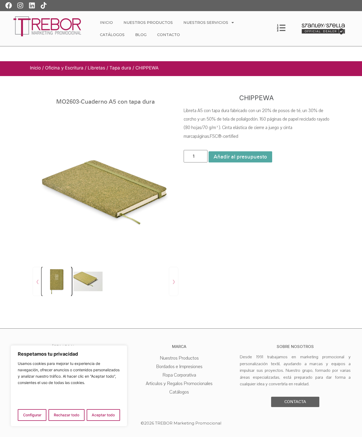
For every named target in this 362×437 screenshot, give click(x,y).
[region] (69, 385)
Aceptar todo (103, 415)
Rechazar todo (66, 415)
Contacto (168, 34)
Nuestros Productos (148, 22)
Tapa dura (120, 67)
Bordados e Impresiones (179, 366)
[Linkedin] (32, 5)
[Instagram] (20, 5)
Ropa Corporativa (179, 375)
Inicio (106, 22)
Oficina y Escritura (64, 67)
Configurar (32, 415)
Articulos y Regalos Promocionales (179, 383)
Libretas (96, 67)
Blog (141, 34)
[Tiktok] (43, 5)
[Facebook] (8, 5)
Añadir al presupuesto (240, 157)
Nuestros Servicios (205, 22)
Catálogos (112, 34)
